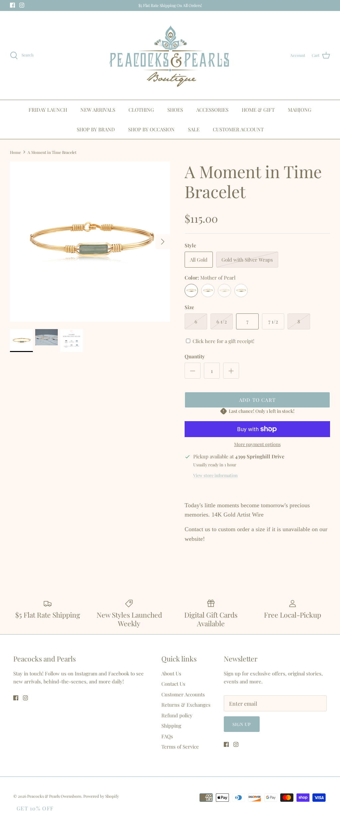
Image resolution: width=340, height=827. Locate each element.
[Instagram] (174, 482)
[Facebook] (165, 482)
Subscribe (170, 462)
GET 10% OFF (35, 808)
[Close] (234, 361)
